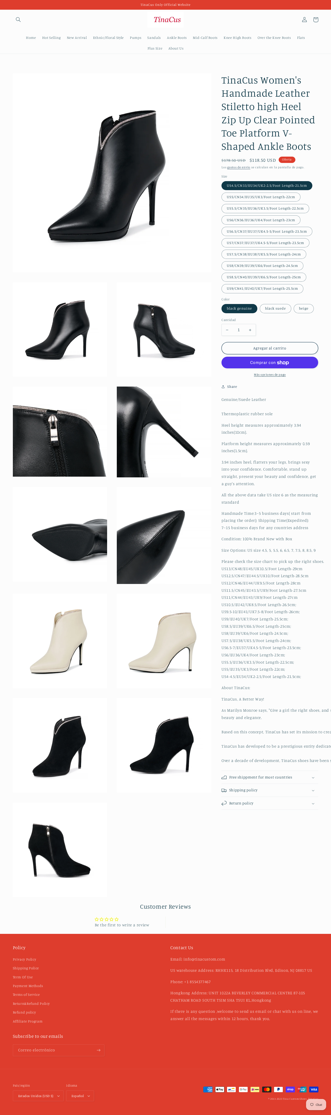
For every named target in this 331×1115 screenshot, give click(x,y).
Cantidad (228, 320)
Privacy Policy (24, 959)
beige (303, 308)
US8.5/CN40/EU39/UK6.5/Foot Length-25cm (264, 277)
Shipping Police (26, 968)
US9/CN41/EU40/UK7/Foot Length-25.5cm (262, 289)
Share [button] (232, 387)
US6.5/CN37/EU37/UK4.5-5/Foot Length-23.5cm (267, 231)
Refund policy (24, 1012)
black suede (275, 308)
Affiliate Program (28, 1021)
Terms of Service (26, 994)
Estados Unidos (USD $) (36, 1096)
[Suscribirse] (98, 1050)
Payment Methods (28, 986)
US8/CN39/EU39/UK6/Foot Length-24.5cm (262, 266)
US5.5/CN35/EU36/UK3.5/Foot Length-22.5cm (265, 208)
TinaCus (313, 1098)
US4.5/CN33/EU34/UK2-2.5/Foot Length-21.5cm (267, 186)
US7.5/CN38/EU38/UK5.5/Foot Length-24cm (264, 254)
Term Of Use (23, 977)
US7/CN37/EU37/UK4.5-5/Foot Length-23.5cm (265, 243)
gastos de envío (238, 167)
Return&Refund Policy (31, 1003)
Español (77, 1096)
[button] (18, 19)
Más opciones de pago (270, 375)
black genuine (239, 308)
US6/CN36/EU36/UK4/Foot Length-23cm (261, 220)
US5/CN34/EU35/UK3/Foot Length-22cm (261, 197)
